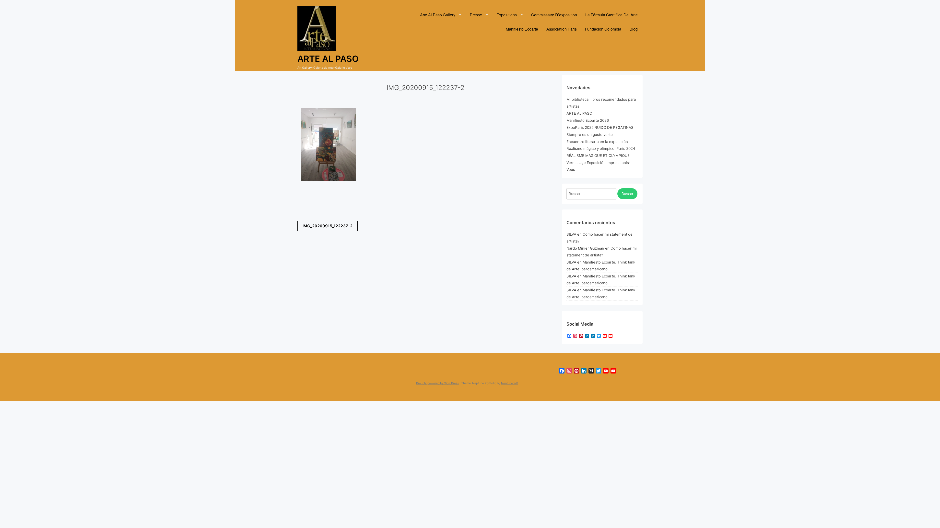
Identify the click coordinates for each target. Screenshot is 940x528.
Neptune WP (509, 383)
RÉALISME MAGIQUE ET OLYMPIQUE (598, 155)
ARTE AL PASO (579, 113)
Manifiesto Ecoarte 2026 (587, 120)
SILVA (571, 234)
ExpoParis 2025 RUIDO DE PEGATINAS (600, 127)
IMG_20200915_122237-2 (327, 225)
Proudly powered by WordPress (437, 383)
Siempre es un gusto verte (589, 134)
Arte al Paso (328, 59)
